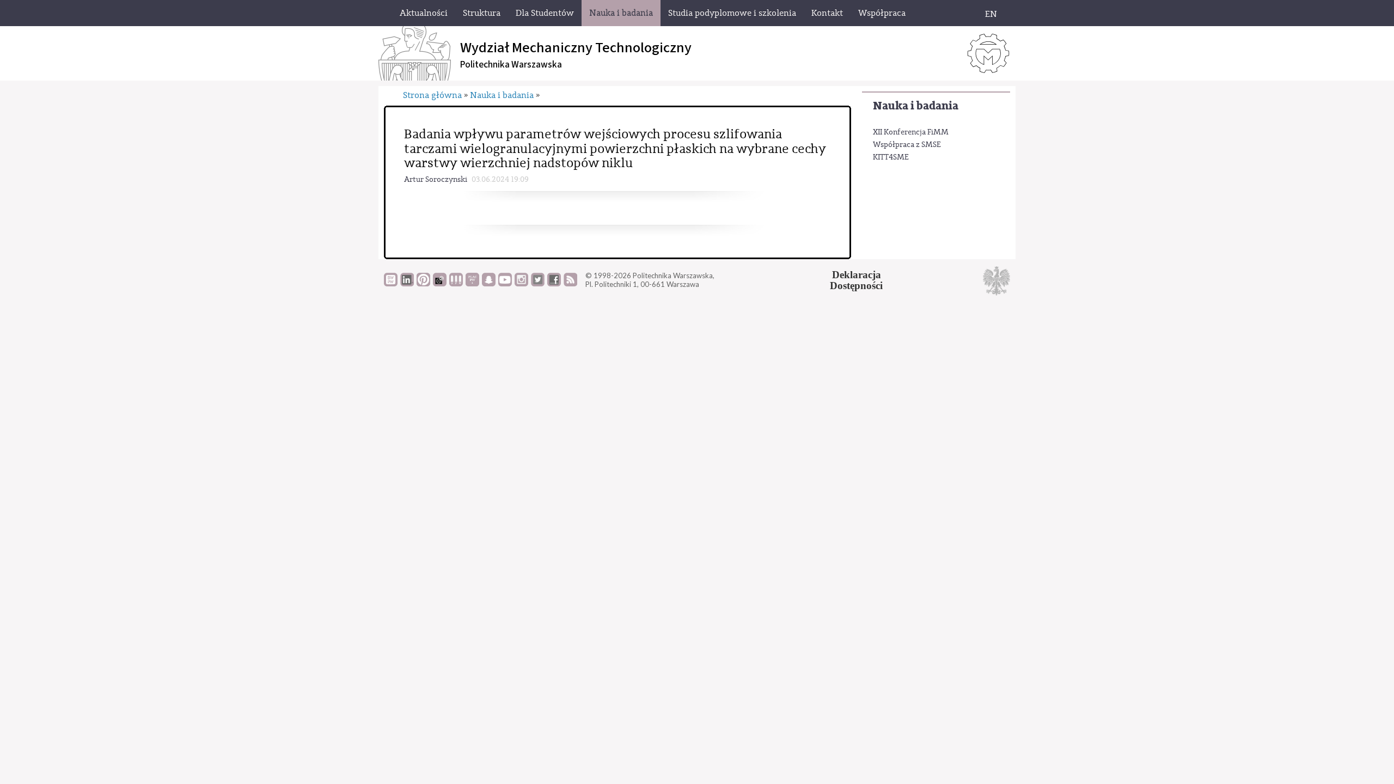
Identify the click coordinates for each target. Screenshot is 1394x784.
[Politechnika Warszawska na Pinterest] (423, 284)
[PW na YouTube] (505, 284)
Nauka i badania (915, 106)
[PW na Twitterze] (538, 284)
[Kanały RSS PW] (570, 284)
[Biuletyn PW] (456, 284)
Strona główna (432, 95)
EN (991, 14)
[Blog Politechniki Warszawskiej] (472, 284)
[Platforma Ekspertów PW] (440, 284)
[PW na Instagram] (521, 284)
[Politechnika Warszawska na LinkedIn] (407, 284)
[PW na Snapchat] (489, 284)
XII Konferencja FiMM (911, 132)
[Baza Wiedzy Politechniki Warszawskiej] (391, 284)
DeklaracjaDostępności (856, 280)
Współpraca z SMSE (907, 145)
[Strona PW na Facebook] (554, 284)
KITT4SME (891, 157)
